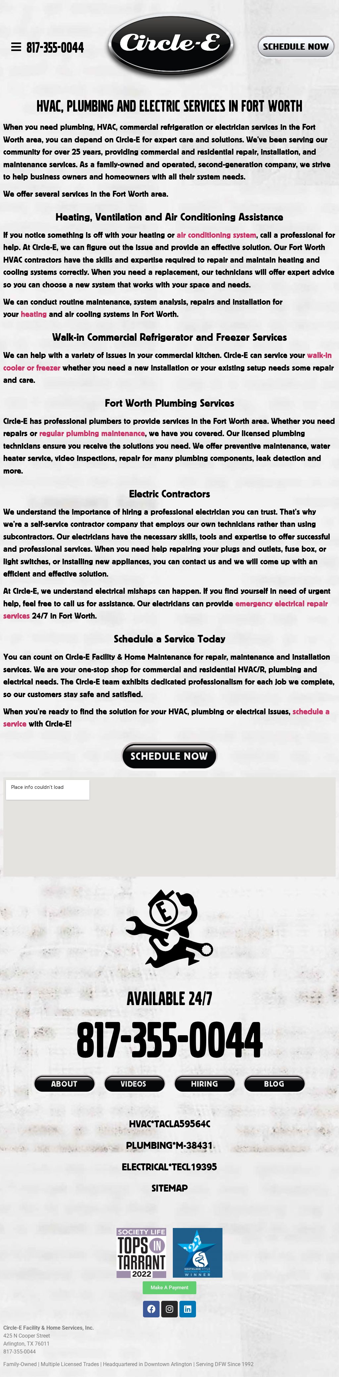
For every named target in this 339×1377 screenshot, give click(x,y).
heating (35, 313)
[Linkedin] (187, 1309)
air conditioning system (216, 234)
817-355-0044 (55, 47)
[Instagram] (169, 1309)
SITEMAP (170, 1188)
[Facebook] (151, 1309)
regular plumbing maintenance (92, 433)
